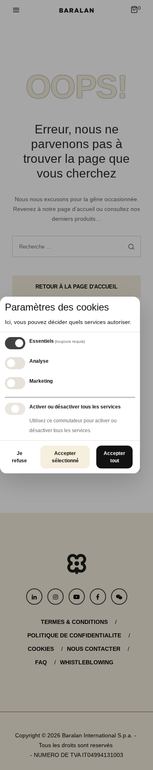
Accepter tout (114, 457)
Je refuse (19, 457)
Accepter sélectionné (65, 457)
